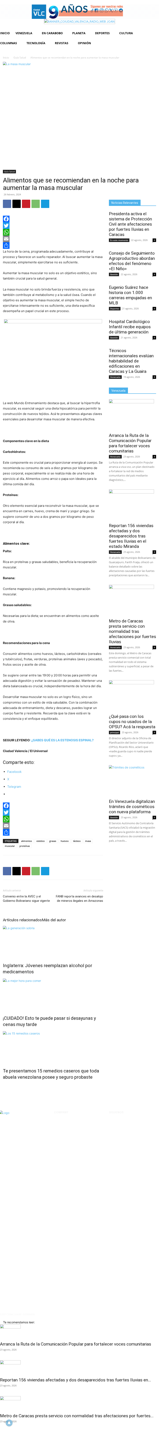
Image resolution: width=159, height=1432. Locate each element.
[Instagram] (123, 1124)
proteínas (24, 845)
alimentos (26, 840)
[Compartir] (53, 245)
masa (88, 840)
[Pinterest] (26, 204)
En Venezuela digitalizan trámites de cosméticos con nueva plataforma (132, 806)
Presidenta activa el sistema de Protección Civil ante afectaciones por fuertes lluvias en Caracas (130, 224)
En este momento (119, 240)
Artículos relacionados (22, 920)
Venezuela (115, 377)
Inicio (6, 57)
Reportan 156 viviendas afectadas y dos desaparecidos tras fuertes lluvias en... (75, 1379)
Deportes (114, 308)
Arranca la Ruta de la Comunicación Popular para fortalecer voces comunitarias (130, 443)
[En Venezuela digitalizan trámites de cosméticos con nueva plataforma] (132, 780)
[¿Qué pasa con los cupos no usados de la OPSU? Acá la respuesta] (132, 695)
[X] (16, 204)
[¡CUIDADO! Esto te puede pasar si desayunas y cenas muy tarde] (53, 994)
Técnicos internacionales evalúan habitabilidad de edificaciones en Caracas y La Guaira (131, 361)
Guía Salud (19, 57)
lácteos (77, 840)
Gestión (114, 274)
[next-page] (6, 1086)
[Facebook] (7, 204)
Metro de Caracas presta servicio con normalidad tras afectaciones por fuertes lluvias (132, 631)
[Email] (53, 239)
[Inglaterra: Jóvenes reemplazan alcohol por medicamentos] (53, 941)
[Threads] (134, 1135)
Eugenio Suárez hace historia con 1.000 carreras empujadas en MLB (130, 295)
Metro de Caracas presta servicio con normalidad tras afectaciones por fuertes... (77, 1415)
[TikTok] (144, 1124)
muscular (10, 845)
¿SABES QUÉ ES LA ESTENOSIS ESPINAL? (62, 740)
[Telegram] (45, 204)
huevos (65, 840)
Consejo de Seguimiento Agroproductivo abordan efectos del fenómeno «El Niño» (132, 261)
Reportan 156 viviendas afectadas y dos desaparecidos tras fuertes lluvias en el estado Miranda (131, 536)
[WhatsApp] (35, 204)
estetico (40, 840)
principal (114, 732)
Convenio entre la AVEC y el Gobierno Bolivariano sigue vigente (26, 899)
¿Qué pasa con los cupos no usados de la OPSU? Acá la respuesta (132, 721)
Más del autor (54, 920)
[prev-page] (4, 1086)
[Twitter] (53, 225)
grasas (52, 840)
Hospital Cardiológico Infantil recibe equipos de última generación (130, 326)
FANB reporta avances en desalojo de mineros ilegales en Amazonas (79, 899)
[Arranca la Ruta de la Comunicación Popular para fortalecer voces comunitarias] (132, 414)
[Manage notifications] (9, 1423)
